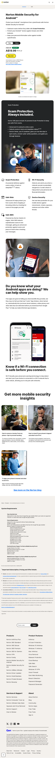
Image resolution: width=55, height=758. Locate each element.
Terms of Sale (44, 573)
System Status (27, 753)
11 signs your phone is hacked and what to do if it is (14, 479)
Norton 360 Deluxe (12, 645)
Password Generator (35, 684)
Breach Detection (34, 678)
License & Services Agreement (9, 576)
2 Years (17, 43)
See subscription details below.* (14, 64)
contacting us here (32, 587)
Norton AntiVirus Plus (13, 639)
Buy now (11, 56)
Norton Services (11, 697)
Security (39, 750)
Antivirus (31, 639)
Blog (30, 700)
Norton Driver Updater (13, 673)
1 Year (9, 43)
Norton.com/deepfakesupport (8, 607)
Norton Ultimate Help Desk (15, 703)
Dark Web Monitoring (36, 675)
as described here (15, 587)
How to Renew (11, 712)
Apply (34, 625)
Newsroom (16, 750)
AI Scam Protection (35, 642)
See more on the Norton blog (27, 490)
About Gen (9, 750)
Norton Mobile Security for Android (15, 661)
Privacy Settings (36, 753)
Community (32, 703)
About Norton (33, 697)
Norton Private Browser (14, 679)
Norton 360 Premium (13, 648)
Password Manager (35, 681)
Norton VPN (10, 654)
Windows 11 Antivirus (35, 648)
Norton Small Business (13, 676)
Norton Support (11, 709)
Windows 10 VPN (34, 669)
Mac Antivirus (33, 651)
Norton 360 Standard (13, 642)
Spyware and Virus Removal (15, 706)
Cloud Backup (33, 660)
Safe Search (33, 666)
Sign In (31, 715)
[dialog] (3, 755)
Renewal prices (20, 585)
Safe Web (32, 663)
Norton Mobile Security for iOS (15, 666)
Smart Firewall (33, 672)
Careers (23, 750)
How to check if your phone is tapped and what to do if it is (40, 434)
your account (22, 587)
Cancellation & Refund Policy (46, 592)
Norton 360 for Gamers (14, 651)
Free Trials (32, 709)
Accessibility (18, 753)
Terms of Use (9, 753)
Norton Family (11, 657)
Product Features (36, 636)
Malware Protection (35, 657)
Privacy (33, 750)
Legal (28, 750)
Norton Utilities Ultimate (14, 670)
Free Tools (32, 712)
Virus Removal (33, 654)
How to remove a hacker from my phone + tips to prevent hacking (12, 434)
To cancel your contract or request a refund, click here (15, 594)
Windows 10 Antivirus (35, 645)
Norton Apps (33, 706)
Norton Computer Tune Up (15, 700)
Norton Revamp (11, 682)
